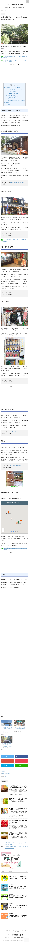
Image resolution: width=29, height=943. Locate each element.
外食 (3, 773)
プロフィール (16, 931)
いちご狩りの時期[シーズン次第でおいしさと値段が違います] (18, 821)
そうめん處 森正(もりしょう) (14, 89)
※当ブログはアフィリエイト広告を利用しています (14, 937)
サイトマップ (14, 930)
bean (6, 776)
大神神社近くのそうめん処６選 (12, 87)
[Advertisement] (14, 73)
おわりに (6, 102)
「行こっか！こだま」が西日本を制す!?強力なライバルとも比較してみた (18, 877)
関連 (8, 104)
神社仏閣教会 (7, 773)
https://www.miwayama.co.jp (16, 465)
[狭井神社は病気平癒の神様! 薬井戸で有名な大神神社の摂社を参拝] (6, 739)
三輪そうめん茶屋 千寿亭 (13, 97)
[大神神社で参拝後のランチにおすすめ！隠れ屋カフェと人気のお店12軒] (6, 723)
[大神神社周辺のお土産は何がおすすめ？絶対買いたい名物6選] (19, 723)
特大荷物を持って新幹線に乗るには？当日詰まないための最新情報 (18, 896)
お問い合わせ (8, 930)
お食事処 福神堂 (11, 91)
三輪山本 (9, 98)
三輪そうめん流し (11, 95)
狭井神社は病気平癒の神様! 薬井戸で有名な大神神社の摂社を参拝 (7, 745)
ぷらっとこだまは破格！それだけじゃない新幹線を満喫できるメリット (18, 915)
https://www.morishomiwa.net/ (17, 182)
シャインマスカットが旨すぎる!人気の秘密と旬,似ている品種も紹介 (18, 799)
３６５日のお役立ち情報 (14, 5)
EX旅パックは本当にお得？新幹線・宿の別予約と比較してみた (18, 906)
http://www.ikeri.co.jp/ (15, 431)
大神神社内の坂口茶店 (12, 93)
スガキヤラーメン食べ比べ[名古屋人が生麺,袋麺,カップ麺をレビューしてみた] (18, 809)
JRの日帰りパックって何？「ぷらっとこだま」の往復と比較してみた (18, 887)
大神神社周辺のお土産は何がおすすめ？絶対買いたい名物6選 (20, 728)
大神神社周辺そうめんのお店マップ (15, 100)
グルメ (3, 771)
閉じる (17, 85)
